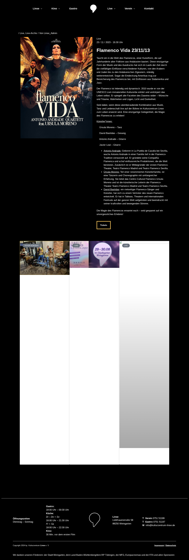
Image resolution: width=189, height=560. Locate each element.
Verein (128, 8)
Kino (54, 8)
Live (110, 8)
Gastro (73, 8)
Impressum (159, 545)
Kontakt (149, 8)
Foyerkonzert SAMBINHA (41, 282)
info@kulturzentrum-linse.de (160, 525)
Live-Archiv (31, 33)
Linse (36, 8)
